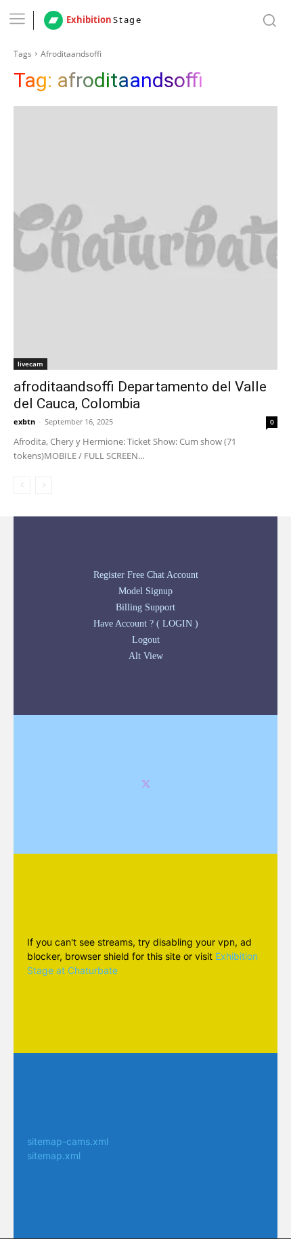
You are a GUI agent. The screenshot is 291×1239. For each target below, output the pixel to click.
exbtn (24, 421)
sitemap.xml (54, 1155)
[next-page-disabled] (43, 485)
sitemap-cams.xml (67, 1141)
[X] (146, 784)
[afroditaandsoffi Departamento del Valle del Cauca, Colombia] (145, 238)
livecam (30, 363)
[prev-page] (22, 485)
